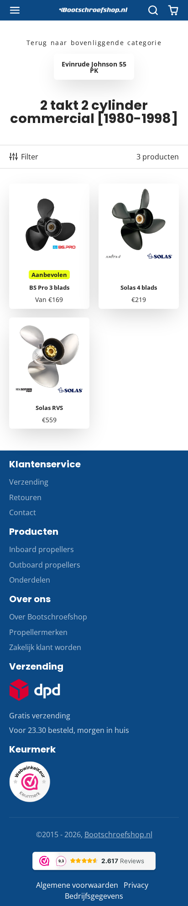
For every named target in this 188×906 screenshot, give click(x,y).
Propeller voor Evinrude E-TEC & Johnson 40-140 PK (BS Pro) (49, 246)
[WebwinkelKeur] (29, 799)
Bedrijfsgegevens (94, 896)
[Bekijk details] (34, 690)
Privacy (136, 885)
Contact (22, 512)
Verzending (28, 482)
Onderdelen (29, 580)
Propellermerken (38, 632)
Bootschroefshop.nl (118, 834)
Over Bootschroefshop (48, 617)
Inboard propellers (41, 549)
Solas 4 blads (139, 246)
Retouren (25, 497)
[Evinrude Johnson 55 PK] (94, 66)
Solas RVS (49, 373)
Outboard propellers (44, 565)
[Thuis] (94, 10)
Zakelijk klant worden (45, 647)
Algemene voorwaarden (77, 885)
